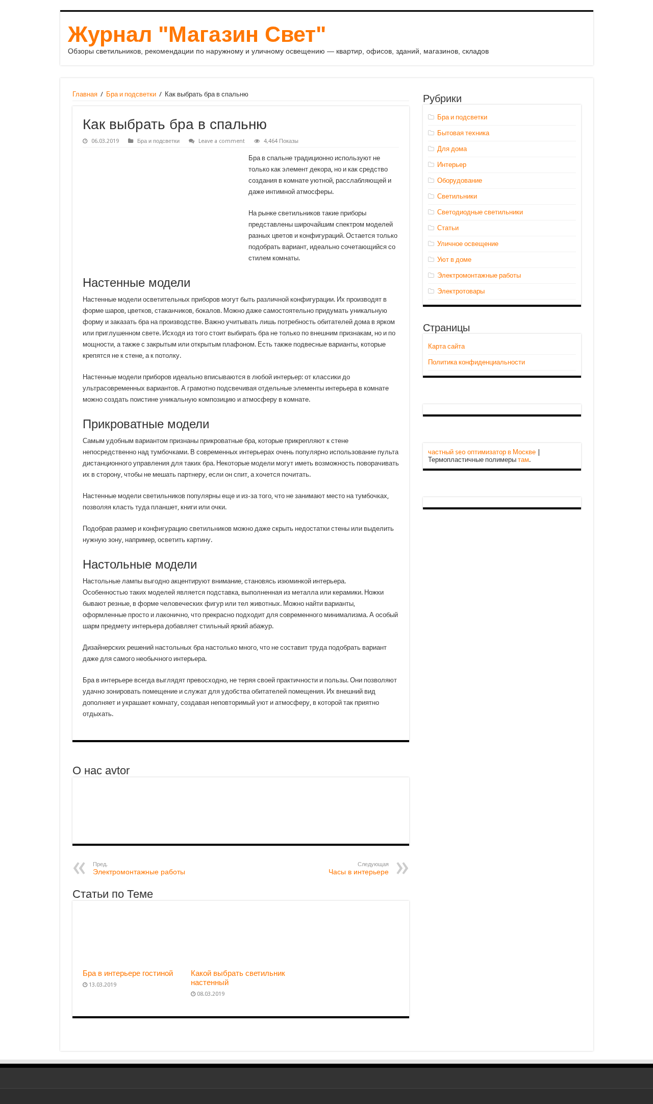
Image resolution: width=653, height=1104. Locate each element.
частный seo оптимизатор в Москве (482, 452)
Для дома (452, 149)
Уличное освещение (467, 244)
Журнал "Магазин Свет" (197, 34)
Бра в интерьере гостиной (128, 973)
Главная (84, 94)
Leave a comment (221, 141)
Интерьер (451, 164)
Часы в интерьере (359, 868)
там (523, 459)
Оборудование (459, 180)
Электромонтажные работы (139, 868)
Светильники (457, 196)
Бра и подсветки (131, 94)
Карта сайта (446, 346)
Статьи (448, 228)
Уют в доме (454, 259)
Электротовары (461, 291)
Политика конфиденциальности (476, 362)
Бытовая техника (463, 133)
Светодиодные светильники (480, 212)
